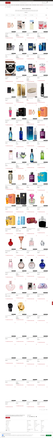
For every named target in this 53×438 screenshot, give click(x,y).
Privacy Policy (35, 426)
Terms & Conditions (36, 425)
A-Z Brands (42, 430)
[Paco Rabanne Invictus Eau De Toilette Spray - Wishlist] (36, 322)
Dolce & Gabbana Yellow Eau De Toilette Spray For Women (32, 33)
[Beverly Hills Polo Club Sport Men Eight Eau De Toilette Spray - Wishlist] (47, 387)
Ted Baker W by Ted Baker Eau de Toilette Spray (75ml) (42, 33)
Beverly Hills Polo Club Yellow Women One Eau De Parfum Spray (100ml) (42, 120)
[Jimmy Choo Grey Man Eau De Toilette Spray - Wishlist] (25, 40)
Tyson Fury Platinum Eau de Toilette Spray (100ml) (9, 55)
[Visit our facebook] (32, 416)
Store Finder (8, 421)
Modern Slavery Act (29, 424)
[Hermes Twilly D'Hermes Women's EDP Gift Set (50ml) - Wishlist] (47, 322)
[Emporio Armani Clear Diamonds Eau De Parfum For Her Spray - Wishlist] (47, 235)
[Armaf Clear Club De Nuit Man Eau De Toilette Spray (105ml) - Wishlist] (36, 387)
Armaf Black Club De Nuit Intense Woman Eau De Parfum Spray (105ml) (21, 207)
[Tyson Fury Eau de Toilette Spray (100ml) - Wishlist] (15, 301)
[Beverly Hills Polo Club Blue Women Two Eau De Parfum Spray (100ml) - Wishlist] (47, 170)
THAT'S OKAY (48, 435)
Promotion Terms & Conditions (37, 424)
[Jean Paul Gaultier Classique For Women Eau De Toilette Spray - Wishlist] (47, 192)
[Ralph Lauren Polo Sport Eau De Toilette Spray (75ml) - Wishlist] (25, 127)
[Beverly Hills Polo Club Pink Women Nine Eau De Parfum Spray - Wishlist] (15, 105)
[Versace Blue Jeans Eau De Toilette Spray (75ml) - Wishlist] (15, 127)
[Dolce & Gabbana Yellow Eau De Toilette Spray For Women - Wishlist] (36, 18)
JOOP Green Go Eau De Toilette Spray (41, 163)
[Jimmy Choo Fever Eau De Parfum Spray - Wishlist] (25, 366)
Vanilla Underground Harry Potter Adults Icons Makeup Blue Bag (31, 316)
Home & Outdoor (42, 426)
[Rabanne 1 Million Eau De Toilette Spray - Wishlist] (25, 83)
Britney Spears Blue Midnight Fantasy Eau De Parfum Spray (42, 272)
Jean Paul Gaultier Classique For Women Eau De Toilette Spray (42, 207)
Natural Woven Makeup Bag (30, 98)
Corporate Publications (29, 425)
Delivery (7, 425)
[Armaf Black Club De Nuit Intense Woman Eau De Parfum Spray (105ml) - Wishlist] (25, 192)
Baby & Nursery (42, 425)
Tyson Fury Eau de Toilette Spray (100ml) (9, 315)
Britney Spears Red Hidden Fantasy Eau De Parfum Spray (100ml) (9, 251)
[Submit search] (32, 2)
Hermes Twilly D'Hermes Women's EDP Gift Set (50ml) (42, 338)
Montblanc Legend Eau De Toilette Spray (41, 228)
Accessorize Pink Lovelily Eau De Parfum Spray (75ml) (31, 207)
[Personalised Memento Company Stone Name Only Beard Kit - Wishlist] (15, 61)
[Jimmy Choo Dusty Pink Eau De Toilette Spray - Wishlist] (36, 257)
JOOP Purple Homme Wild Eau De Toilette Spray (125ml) (42, 142)
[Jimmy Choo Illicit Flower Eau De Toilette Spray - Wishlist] (25, 344)
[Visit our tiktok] (34, 416)
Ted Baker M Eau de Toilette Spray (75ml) (31, 54)
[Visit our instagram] (29, 416)
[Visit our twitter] (27, 416)
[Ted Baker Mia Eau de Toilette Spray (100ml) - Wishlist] (25, 18)
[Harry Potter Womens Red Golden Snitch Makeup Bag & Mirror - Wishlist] (36, 214)
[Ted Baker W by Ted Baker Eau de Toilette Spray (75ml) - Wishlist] (47, 18)
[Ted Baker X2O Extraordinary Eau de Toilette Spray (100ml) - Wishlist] (15, 83)
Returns (7, 426)
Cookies (34, 421)
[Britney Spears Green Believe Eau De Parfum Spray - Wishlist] (25, 148)
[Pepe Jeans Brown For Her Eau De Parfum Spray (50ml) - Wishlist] (25, 235)
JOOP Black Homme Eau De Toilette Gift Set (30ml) (42, 359)
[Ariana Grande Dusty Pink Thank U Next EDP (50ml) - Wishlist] (15, 279)
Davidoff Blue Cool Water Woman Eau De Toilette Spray (20, 229)
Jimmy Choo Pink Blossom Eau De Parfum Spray (42, 76)
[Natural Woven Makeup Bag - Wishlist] (36, 83)
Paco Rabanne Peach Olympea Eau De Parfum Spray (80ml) (10, 33)
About (27, 421)
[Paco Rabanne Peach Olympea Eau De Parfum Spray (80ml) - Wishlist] (15, 18)
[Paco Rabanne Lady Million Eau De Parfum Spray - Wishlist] (25, 301)
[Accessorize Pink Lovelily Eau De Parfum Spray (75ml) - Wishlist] (36, 192)
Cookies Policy (3, 436)
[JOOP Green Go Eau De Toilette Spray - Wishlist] (47, 148)
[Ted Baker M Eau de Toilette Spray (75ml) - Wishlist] (36, 40)
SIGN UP (8, 417)
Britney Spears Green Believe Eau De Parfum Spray (20, 164)
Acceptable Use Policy (36, 430)
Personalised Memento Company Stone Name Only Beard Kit (10, 77)
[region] (26, 435)
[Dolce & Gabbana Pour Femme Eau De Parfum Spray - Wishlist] (15, 148)
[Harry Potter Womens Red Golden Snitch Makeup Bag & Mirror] (32, 220)
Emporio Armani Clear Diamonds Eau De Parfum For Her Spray (42, 251)
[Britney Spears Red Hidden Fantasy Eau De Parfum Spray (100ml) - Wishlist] (15, 235)
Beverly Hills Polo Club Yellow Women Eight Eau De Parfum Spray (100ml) (10, 229)
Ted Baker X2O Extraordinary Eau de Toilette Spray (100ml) (10, 98)
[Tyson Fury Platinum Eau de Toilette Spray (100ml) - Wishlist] (15, 40)
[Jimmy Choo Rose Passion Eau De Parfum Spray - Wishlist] (15, 322)
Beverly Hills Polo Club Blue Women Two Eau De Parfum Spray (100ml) (42, 185)
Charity (27, 426)
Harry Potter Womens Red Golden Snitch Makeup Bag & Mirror (31, 229)
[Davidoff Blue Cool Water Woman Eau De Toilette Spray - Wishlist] (25, 214)
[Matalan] (8, 3)
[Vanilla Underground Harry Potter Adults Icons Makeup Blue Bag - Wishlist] (36, 301)
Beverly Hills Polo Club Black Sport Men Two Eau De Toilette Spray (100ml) (21, 120)
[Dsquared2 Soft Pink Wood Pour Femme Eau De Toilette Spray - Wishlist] (15, 257)
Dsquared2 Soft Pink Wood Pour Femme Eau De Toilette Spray (10, 272)
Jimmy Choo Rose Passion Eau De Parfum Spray (10, 337)
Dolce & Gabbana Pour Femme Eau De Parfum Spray (10, 164)
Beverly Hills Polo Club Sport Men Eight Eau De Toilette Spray (42, 402)
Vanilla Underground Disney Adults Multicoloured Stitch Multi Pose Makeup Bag (42, 294)
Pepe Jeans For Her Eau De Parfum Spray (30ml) (10, 380)
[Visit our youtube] (31, 416)
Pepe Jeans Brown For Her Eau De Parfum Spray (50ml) (21, 251)
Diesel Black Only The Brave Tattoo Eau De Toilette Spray (9, 402)
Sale (41, 431)
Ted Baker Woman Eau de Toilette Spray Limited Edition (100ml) (32, 77)
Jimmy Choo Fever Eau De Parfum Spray (20, 380)
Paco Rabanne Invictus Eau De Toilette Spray (31, 337)
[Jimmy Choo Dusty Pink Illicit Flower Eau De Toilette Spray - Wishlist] (36, 235)
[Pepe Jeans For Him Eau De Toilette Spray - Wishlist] (36, 127)
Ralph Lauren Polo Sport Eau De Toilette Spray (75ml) (21, 142)
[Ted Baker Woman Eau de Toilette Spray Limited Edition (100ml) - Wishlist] (36, 61)
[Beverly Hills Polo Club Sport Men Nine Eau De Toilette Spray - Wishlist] (47, 301)
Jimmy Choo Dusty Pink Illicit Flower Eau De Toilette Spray (31, 251)
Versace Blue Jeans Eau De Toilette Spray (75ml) (10, 141)
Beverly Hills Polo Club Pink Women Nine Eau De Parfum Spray (10, 120)
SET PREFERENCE (43, 435)
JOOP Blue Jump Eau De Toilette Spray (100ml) (42, 54)
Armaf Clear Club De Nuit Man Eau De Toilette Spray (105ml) (32, 402)
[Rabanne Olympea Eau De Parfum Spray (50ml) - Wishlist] (36, 105)
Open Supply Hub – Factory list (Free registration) (30, 429)
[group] (6, 35)
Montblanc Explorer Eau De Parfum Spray (41, 98)
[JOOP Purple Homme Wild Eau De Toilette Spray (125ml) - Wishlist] (47, 127)
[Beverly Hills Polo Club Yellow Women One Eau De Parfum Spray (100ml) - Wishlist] (47, 105)
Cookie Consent (8, 430)
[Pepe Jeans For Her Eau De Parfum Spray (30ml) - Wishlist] (15, 366)
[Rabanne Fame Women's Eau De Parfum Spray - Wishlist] (15, 170)
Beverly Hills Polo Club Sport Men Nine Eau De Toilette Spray (42, 316)
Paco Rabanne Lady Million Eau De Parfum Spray (21, 315)
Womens (42, 421)
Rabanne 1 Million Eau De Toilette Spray (20, 98)
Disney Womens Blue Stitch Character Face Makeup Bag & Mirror (20, 77)
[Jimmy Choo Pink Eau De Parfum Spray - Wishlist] (25, 257)
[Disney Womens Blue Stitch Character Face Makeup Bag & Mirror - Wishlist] (25, 61)
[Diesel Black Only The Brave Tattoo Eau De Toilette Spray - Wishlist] (15, 387)
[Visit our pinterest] (36, 416)
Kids (41, 424)
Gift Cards (8, 424)
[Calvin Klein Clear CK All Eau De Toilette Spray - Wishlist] (15, 344)
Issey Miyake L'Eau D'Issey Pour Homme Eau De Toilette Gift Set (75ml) (32, 359)
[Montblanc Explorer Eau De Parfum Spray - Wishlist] (47, 83)
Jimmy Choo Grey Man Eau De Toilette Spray (21, 54)
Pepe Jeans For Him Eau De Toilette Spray (31, 141)
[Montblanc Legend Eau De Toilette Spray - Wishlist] (47, 214)
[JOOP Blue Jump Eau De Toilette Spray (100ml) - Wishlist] (47, 40)
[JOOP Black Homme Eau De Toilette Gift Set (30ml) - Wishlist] (47, 344)
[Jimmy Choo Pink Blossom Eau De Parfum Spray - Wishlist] (47, 61)
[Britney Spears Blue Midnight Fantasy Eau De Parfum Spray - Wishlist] (47, 257)
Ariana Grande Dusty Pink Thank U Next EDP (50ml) (10, 294)
